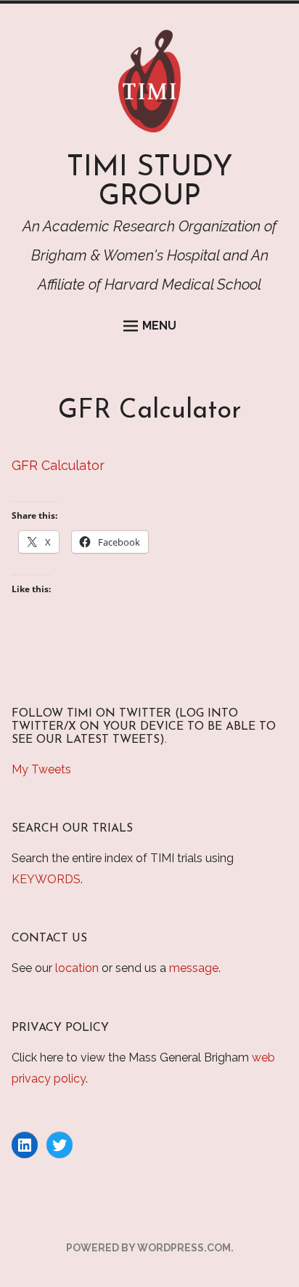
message (193, 968)
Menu (159, 325)
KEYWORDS (46, 879)
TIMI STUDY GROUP (150, 183)
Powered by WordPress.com (148, 1248)
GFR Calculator (58, 465)
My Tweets (41, 769)
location (77, 968)
